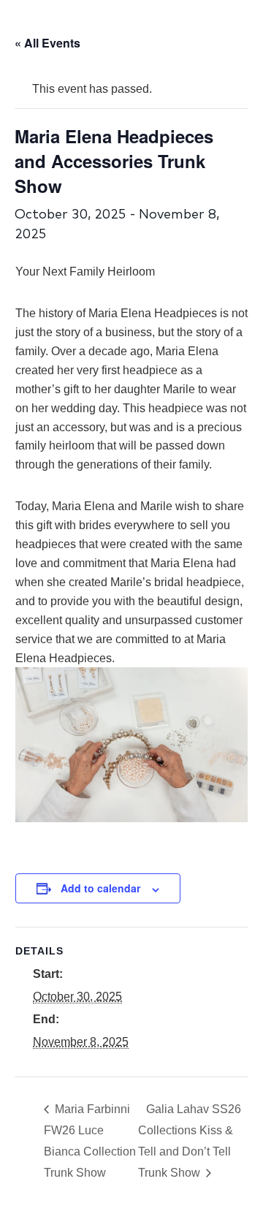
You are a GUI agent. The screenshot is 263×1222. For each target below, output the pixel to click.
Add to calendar (100, 888)
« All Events (47, 42)
